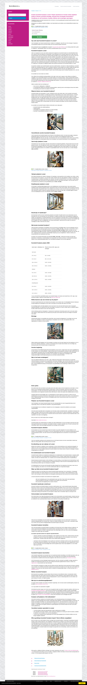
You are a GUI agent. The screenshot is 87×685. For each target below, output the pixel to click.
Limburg (9, 34)
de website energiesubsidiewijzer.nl (38, 590)
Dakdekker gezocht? (58, 681)
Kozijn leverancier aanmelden (65, 6)
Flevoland (9, 27)
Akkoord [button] (82, 683)
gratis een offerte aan (55, 297)
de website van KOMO (71, 557)
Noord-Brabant (10, 35)
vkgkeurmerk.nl (34, 562)
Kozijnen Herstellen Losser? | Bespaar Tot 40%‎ (40, 549)
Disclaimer (66, 681)
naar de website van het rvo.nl (42, 584)
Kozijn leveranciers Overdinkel (43, 671)
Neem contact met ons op (41, 420)
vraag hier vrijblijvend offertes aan (44, 81)
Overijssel (36, 10)
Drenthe (9, 26)
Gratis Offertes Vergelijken (75, 681)
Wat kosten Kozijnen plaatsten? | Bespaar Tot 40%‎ (41, 170)
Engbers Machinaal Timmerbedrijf (40, 660)
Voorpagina (57, 6)
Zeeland (9, 42)
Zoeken (10, 18)
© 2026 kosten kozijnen (10, 681)
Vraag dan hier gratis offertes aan (59, 46)
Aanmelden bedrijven (39, 681)
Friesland (9, 29)
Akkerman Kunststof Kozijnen (39, 658)
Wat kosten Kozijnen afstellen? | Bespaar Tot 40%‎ (41, 437)
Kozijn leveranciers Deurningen (43, 674)
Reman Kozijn (36, 663)
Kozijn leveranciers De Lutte (42, 672)
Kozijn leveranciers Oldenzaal (42, 673)
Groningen (10, 32)
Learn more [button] (19, 683)
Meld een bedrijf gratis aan (51, 676)
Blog (51, 681)
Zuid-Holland (10, 43)
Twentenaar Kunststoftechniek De (40, 665)
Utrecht (9, 40)
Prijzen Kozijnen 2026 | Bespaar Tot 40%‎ (39, 27)
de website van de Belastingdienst (44, 594)
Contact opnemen (76, 6)
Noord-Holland (10, 37)
